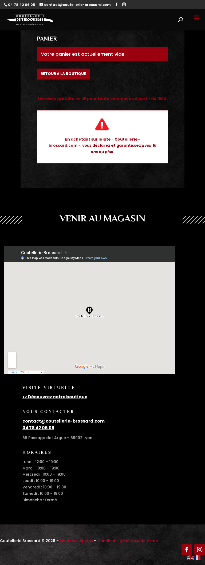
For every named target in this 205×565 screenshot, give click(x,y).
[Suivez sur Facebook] (187, 549)
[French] (197, 557)
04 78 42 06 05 (38, 428)
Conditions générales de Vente (127, 540)
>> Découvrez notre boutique (54, 397)
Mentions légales (76, 540)
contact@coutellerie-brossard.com (63, 421)
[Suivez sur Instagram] (199, 549)
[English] (190, 557)
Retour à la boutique (63, 73)
